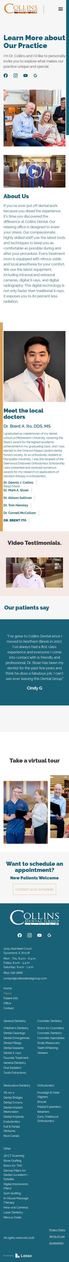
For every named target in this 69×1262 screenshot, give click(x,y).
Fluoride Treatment (16, 1058)
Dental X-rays (12, 1053)
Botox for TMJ (13, 1165)
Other (7, 1148)
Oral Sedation (12, 1067)
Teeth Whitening (47, 1048)
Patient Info (11, 998)
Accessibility (56, 1243)
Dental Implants (14, 1116)
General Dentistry (15, 1021)
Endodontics (12, 1121)
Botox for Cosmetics (50, 1028)
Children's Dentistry (16, 1028)
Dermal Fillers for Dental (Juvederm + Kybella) (16, 1175)
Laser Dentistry (13, 1212)
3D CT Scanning (14, 1155)
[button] (60, 9)
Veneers (42, 1053)
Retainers (43, 1111)
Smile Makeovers (48, 1043)
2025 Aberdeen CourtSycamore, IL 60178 (17, 951)
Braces (42, 1101)
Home (8, 988)
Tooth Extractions (15, 1072)
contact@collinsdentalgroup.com (25, 978)
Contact (9, 1008)
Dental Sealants (14, 1048)
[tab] (21, 482)
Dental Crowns (13, 1102)
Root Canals (11, 1136)
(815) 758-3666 (13, 972)
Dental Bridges (13, 1097)
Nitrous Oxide (12, 1217)
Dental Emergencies (17, 1038)
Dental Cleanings (14, 1033)
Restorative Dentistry (17, 1085)
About (8, 993)
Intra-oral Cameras (16, 1207)
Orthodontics (45, 1085)
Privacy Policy (57, 1229)
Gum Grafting (12, 1193)
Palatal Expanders (49, 1106)
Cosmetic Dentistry (49, 1021)
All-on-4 (9, 1092)
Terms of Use (57, 1236)
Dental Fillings (12, 1043)
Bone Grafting (12, 1160)
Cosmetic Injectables (51, 1038)
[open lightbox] (26, 812)
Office (7, 1003)
